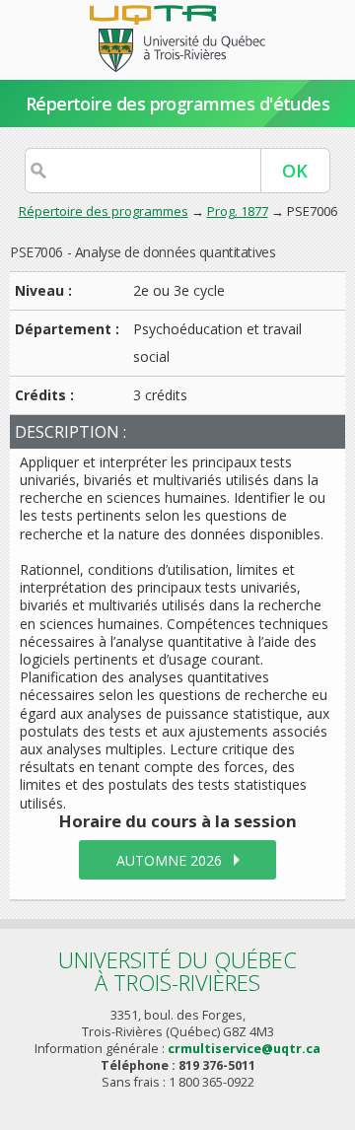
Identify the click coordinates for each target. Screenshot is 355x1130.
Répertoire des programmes (103, 211)
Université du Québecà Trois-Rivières (177, 971)
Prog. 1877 (237, 211)
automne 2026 (169, 860)
